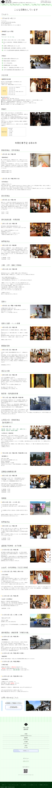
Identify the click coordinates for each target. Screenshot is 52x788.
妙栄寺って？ (5, 4)
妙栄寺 (6, 787)
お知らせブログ (26, 761)
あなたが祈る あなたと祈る (15, 4)
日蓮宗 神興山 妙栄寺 (7, 2)
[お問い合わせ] (26, 711)
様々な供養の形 (26, 4)
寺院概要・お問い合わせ (46, 4)
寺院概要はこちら (26, 750)
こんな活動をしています (36, 4)
